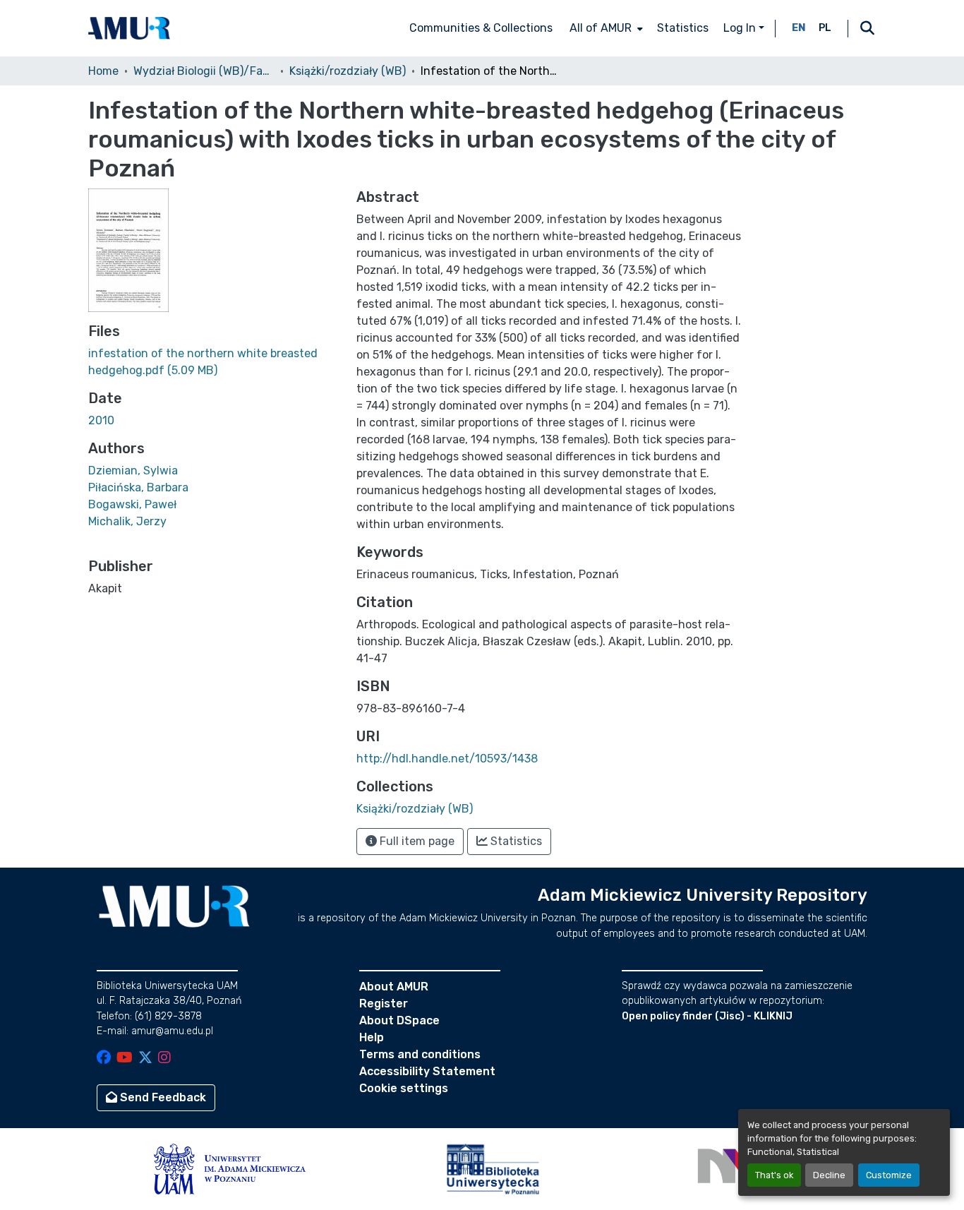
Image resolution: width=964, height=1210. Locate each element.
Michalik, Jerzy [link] (127, 521)
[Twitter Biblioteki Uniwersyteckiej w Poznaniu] (145, 1058)
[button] (129, 28)
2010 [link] (101, 420)
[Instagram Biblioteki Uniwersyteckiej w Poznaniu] (164, 1058)
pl (825, 28)
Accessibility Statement (427, 1071)
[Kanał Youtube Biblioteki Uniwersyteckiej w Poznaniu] (124, 1058)
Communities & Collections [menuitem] (481, 28)
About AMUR (393, 986)
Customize (889, 1175)
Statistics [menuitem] (683, 28)
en (799, 28)
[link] (213, 362)
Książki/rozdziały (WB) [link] (347, 71)
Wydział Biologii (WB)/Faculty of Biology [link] (204, 71)
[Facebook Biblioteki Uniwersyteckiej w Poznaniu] (104, 1058)
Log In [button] (741, 28)
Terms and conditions (420, 1054)
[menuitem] (605, 28)
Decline (829, 1175)
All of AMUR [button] (601, 28)
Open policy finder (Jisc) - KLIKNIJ (707, 1016)
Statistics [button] (515, 841)
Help (371, 1037)
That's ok (774, 1175)
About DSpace (399, 1020)
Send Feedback (161, 1097)
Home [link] (103, 71)
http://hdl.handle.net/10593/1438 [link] (447, 758)
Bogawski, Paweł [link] (132, 504)
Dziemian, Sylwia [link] (133, 470)
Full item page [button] (415, 841)
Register (383, 1003)
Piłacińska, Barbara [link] (138, 487)
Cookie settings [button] (403, 1088)
